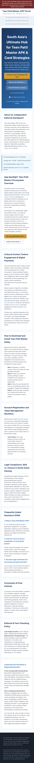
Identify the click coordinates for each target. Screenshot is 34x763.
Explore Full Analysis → (13, 241)
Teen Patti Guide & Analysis (17, 87)
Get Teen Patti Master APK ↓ (15, 236)
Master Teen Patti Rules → (17, 82)
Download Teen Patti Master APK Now (17, 76)
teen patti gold (8, 302)
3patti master (15, 305)
